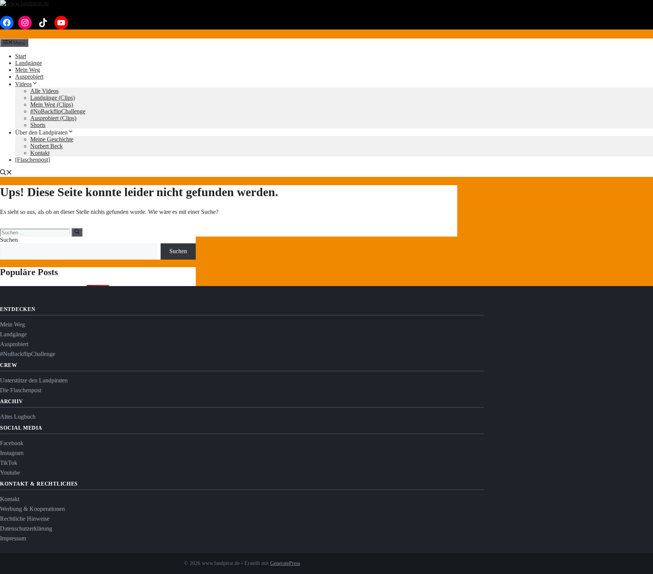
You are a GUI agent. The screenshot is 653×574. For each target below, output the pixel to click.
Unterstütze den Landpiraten (34, 380)
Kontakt (40, 153)
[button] (6, 173)
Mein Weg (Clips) (51, 104)
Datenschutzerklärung (26, 528)
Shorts (37, 125)
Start (20, 56)
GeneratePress (285, 563)
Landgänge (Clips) (52, 97)
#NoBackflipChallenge (57, 111)
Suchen (9, 240)
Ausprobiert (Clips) (53, 118)
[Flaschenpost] (32, 159)
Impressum (13, 538)
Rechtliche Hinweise (25, 518)
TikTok (8, 463)
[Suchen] (76, 232)
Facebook (11, 443)
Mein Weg (27, 70)
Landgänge (28, 63)
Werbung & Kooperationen (32, 509)
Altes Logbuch (18, 416)
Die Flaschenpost (20, 390)
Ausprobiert (29, 76)
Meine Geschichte (51, 139)
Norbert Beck (46, 146)
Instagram (11, 453)
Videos (23, 84)
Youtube (10, 472)
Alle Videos (44, 91)
